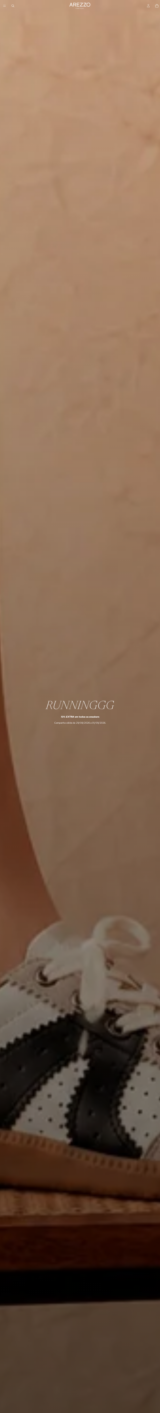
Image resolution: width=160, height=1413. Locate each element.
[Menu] (4, 5)
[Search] (13, 6)
